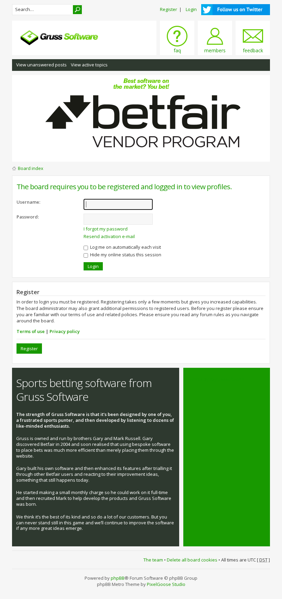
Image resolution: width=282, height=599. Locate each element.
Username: (28, 202)
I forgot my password (106, 229)
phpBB (117, 578)
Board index (30, 168)
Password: (28, 217)
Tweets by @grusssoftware (216, 379)
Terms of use (31, 331)
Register (168, 9)
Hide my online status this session (125, 255)
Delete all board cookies (192, 560)
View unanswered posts (41, 65)
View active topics (89, 65)
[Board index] (67, 37)
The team (153, 560)
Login (191, 9)
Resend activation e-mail (109, 236)
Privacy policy (65, 331)
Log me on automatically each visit (125, 247)
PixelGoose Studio (166, 584)
